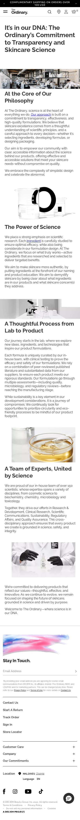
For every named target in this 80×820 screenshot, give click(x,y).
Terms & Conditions (12, 805)
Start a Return (13, 710)
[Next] (76, 3)
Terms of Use (36, 690)
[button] (68, 798)
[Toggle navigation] (5, 11)
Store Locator (12, 732)
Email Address (12, 671)
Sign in (7, 724)
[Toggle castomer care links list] (74, 747)
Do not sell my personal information (24, 808)
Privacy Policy (20, 690)
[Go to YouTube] (28, 791)
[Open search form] (49, 11)
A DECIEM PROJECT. (14, 811)
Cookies (52, 808)
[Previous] (4, 3)
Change (40, 773)
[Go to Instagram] (15, 791)
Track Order (11, 717)
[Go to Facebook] (4, 791)
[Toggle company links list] (74, 754)
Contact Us (66, 690)
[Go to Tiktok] (41, 791)
